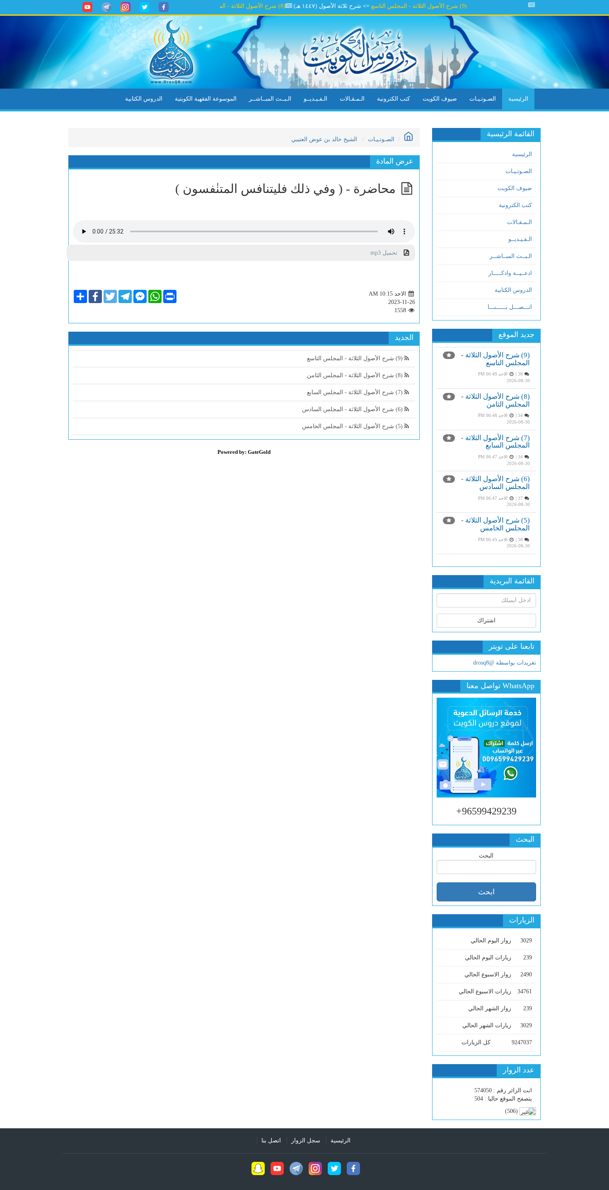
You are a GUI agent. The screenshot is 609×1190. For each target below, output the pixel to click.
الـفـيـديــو (315, 99)
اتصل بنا (271, 1140)
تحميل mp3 (387, 253)
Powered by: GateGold (244, 452)
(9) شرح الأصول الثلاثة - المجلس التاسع (438, 6)
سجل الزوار (305, 1140)
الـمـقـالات (352, 99)
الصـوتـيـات (482, 99)
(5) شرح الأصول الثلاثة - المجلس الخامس (495, 524)
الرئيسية (518, 99)
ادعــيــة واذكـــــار (510, 273)
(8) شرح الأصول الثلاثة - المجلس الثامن (256, 6)
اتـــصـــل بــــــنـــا (510, 307)
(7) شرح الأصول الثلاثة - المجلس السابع (495, 442)
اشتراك (486, 620)
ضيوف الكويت (440, 99)
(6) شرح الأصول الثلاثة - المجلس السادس (495, 483)
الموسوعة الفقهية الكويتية (206, 99)
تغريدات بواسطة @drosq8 (504, 663)
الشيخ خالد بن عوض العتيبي (324, 139)
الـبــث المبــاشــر (270, 99)
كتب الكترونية (393, 99)
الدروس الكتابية (143, 99)
